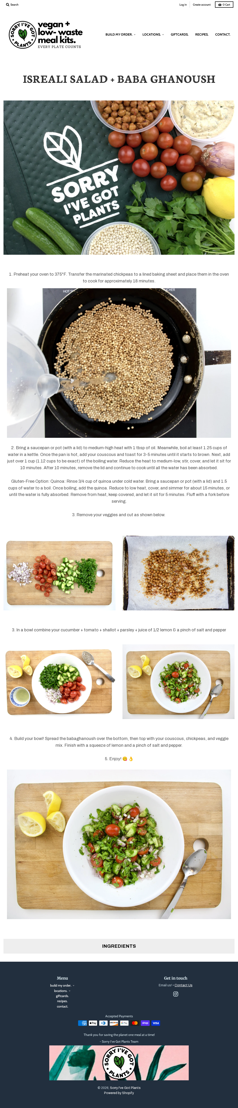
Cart (226, 4)
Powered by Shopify (119, 1093)
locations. (60, 991)
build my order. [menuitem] (119, 34)
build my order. (60, 985)
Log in (183, 4)
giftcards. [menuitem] (179, 34)
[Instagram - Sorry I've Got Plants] (175, 994)
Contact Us (183, 985)
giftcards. (62, 996)
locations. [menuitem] (151, 34)
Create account (202, 4)
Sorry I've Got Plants (125, 1088)
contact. (62, 1006)
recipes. (62, 1001)
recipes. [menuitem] (201, 34)
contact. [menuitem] (222, 34)
